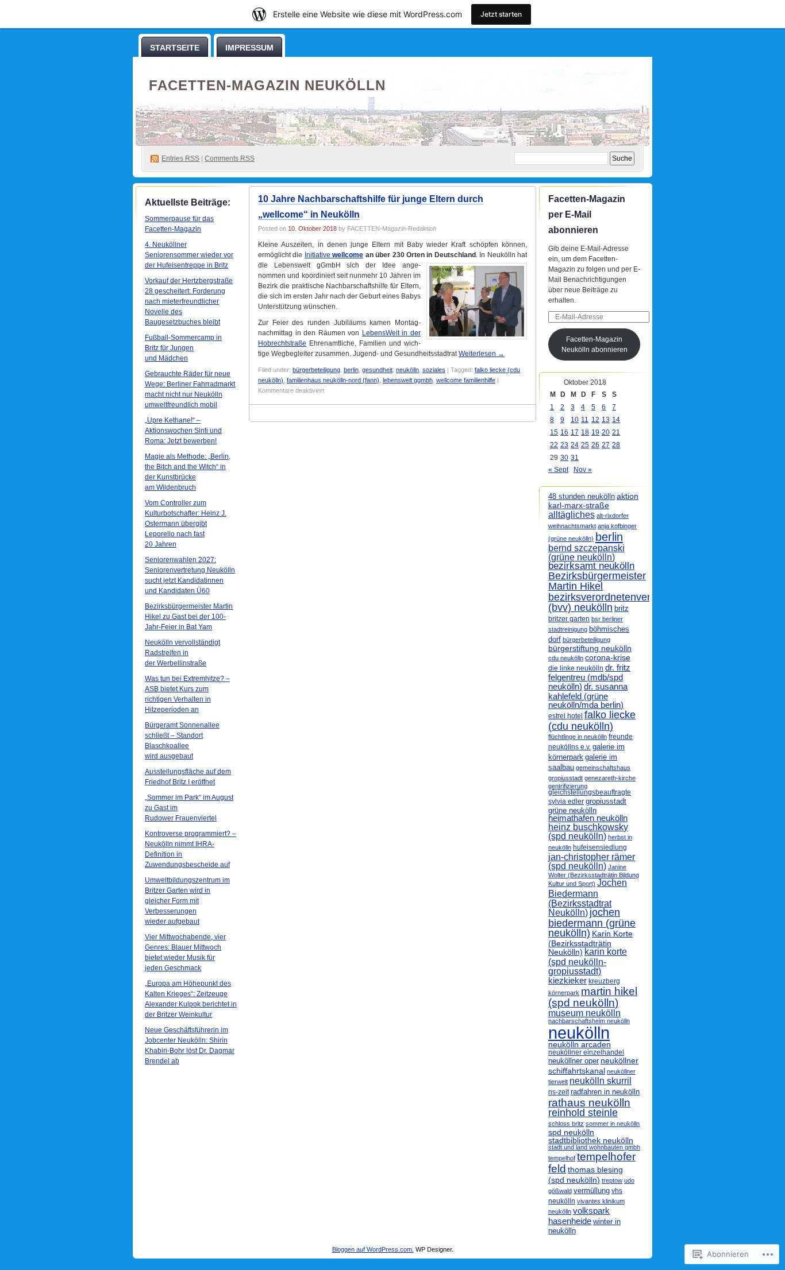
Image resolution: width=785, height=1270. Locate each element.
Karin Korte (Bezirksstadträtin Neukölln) (590, 943)
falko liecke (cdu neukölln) (592, 720)
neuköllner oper (573, 1060)
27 (606, 445)
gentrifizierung (567, 786)
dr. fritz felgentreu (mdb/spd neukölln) (589, 677)
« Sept (558, 470)
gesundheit (377, 369)
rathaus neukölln (589, 1103)
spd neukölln (571, 1132)
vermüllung (592, 1190)
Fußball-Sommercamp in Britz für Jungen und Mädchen (183, 348)
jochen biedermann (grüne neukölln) (592, 923)
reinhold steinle (583, 1112)
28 (616, 445)
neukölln (407, 369)
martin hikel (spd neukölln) (592, 997)
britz (621, 608)
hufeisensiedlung (600, 847)
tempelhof (561, 1158)
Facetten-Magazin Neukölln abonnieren (594, 344)
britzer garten (569, 618)
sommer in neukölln (613, 1123)
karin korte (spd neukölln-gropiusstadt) (587, 961)
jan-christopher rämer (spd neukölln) (591, 861)
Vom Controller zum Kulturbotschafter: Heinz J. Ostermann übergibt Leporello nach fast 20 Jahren (185, 523)
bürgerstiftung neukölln (590, 648)
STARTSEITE (174, 47)
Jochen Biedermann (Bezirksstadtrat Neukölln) (587, 897)
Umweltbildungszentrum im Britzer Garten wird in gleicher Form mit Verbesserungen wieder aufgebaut (187, 901)
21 (616, 432)
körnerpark (563, 992)
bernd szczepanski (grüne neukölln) (586, 552)
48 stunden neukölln (581, 496)
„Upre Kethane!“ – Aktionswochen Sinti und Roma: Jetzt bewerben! (183, 430)
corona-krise (607, 657)
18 (585, 432)
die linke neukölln (575, 668)
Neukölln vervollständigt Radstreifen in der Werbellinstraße (182, 652)
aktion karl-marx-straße (593, 500)
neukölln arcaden (579, 1044)
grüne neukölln (572, 810)
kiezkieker (567, 980)
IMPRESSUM (249, 47)
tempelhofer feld (592, 1162)
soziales (433, 369)
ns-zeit (558, 1092)
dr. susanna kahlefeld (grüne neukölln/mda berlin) (588, 696)
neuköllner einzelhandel (586, 1052)
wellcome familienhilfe (465, 380)
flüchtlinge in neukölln (577, 736)
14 (616, 420)
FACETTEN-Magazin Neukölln (267, 85)
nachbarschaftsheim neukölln (589, 1020)
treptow (612, 1180)
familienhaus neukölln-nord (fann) (333, 380)
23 (564, 445)
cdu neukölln (565, 658)
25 (585, 445)
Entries (180, 158)
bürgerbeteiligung (316, 369)
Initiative (334, 255)
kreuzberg (604, 981)
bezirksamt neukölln (591, 565)
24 (575, 445)
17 (575, 432)
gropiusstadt (606, 801)
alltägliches (571, 514)
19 (595, 432)
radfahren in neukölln (605, 1091)
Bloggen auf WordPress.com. (373, 1249)
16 (564, 432)
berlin (351, 369)
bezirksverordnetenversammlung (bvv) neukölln (623, 602)
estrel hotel (565, 716)
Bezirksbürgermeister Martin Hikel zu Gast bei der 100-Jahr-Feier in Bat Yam (189, 616)
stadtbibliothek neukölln (590, 1140)
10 (575, 420)
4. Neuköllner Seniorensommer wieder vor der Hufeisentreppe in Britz (189, 255)
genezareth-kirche (610, 778)
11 (584, 420)
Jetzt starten (501, 14)
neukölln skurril (600, 1081)
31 (575, 458)
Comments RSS (230, 158)
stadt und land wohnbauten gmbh (594, 1147)
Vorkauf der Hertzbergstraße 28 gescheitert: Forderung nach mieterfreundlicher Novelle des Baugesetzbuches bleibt (189, 301)
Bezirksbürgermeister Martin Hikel (597, 581)
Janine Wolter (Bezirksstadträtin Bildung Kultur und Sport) (593, 876)
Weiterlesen (482, 354)
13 (606, 420)
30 (564, 458)
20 (606, 432)
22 (554, 445)
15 (554, 432)
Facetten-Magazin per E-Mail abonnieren (586, 214)
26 (595, 445)
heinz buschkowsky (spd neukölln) (588, 831)
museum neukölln (584, 1013)
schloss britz (566, 1123)
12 (595, 420)
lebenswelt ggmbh (408, 380)
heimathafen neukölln (588, 818)
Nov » (583, 470)
